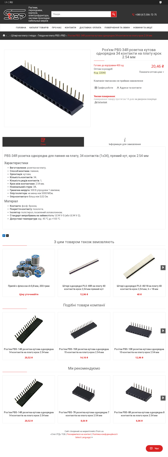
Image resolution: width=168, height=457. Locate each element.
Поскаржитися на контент (79, 434)
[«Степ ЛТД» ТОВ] (14, 14)
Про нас (57, 27)
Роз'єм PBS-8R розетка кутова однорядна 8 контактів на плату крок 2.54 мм (139, 414)
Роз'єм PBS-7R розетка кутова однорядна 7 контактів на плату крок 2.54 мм (84, 414)
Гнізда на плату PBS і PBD (51, 35)
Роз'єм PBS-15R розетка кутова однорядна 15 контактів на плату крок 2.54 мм (84, 351)
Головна (21, 27)
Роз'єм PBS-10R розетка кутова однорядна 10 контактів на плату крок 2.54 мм (139, 351)
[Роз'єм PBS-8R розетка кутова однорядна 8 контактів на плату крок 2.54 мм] (139, 392)
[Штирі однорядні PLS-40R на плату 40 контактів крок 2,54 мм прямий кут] (84, 266)
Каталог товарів (39, 27)
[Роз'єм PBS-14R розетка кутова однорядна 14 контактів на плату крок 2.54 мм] (28, 329)
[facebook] (3, 236)
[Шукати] (113, 14)
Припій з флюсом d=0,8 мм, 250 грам (29, 286)
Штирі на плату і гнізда (23, 35)
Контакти (70, 27)
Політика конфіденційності (105, 434)
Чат (157, 448)
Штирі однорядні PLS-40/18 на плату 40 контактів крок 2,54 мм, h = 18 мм (139, 287)
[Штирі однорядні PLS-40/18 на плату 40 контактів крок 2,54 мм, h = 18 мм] (139, 266)
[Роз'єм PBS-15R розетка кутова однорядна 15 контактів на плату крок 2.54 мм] (84, 329)
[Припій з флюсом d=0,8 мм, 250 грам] (28, 266)
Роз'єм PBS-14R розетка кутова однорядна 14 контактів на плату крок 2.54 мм (29, 351)
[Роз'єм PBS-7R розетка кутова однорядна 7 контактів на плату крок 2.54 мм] (84, 392)
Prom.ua (100, 431)
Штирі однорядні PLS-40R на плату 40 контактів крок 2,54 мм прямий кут (84, 287)
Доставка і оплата (90, 27)
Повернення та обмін (117, 27)
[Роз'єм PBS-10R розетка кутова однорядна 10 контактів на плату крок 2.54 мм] (139, 329)
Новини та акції (142, 27)
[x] (7, 236)
